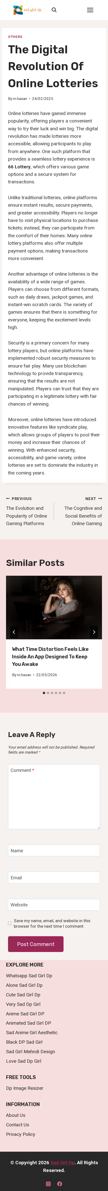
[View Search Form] (54, 10)
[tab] (44, 693)
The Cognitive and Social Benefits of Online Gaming (83, 512)
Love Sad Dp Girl (23, 1061)
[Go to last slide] (14, 632)
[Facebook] (60, 1183)
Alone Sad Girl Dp (24, 985)
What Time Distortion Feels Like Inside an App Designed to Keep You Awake (50, 656)
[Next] (94, 632)
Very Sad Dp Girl (23, 1004)
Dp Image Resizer (24, 1088)
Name (17, 850)
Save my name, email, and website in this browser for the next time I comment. (52, 923)
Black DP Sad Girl (24, 1042)
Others (15, 37)
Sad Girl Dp (62, 1162)
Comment (22, 770)
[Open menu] (90, 10)
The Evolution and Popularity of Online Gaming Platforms (26, 512)
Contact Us (17, 1125)
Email (16, 878)
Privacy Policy (20, 1134)
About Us (15, 1115)
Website (19, 905)
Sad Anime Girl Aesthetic (32, 1032)
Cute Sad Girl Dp (23, 995)
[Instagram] (48, 1183)
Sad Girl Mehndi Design (30, 1051)
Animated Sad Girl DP (28, 1023)
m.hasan (20, 98)
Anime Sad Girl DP (25, 1014)
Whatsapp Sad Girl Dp (29, 976)
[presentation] (54, 608)
